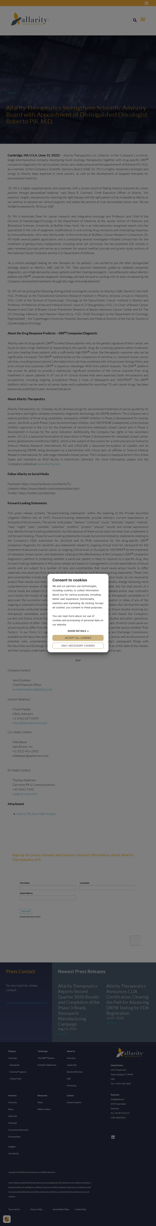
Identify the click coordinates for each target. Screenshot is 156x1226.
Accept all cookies (78, 637)
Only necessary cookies (78, 645)
